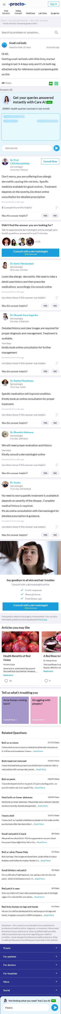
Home (3, 20)
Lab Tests (43, 13)
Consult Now (50, 161)
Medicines (30, 13)
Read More (38, 751)
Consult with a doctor (18, 20)
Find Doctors (6, 12)
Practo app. (42, 619)
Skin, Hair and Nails (39, 20)
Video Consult (18, 12)
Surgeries (55, 13)
